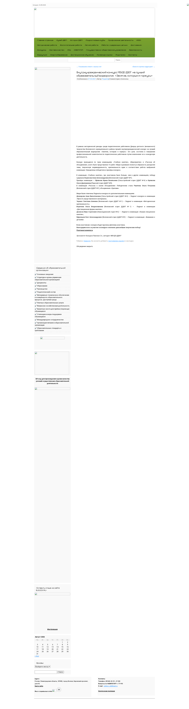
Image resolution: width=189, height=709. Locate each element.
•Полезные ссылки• (105, 55)
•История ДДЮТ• (76, 40)
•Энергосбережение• (59, 55)
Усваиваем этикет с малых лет (88, 67)
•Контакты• (132, 55)
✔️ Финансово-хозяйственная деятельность (52, 306)
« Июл (37, 656)
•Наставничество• (57, 50)
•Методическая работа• (47, 45)
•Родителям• (120, 55)
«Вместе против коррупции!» (143, 67)
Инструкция (52, 629)
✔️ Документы (40, 283)
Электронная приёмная (106, 691)
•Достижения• (136, 45)
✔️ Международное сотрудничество (49, 320)
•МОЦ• (69, 50)
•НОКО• (138, 40)
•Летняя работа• (92, 45)
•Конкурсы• (41, 50)
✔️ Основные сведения (44, 274)
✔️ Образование (41, 286)
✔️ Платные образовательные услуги (49, 303)
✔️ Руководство (41, 289)
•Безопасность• (135, 50)
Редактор (105, 79)
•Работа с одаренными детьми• (114, 45)
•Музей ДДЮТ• (61, 40)
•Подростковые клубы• (95, 40)
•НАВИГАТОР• (78, 50)
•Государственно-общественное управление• (106, 50)
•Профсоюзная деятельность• (121, 40)
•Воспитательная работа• (71, 45)
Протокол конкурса (84, 230)
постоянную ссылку (116, 241)
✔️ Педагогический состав (45, 292)
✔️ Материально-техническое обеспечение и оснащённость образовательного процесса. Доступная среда (52, 297)
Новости (87, 241)
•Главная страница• (45, 40)
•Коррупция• (42, 55)
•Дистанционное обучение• (82, 55)
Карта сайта (39, 686)
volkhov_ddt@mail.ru (111, 686)
